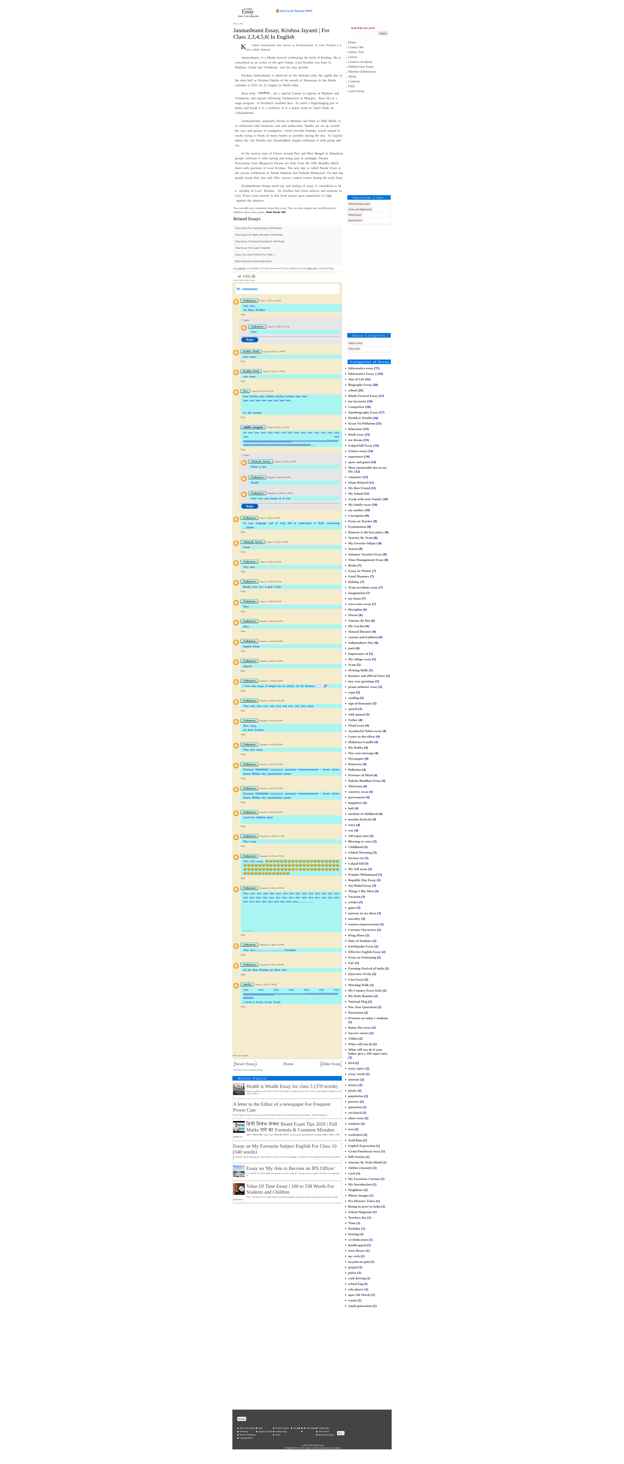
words (352, 1300)
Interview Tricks (359, 974)
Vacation (354, 896)
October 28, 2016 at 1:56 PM (278, 427)
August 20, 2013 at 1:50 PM (274, 371)
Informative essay (360, 368)
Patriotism (355, 1012)
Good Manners (358, 576)
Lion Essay (356, 979)
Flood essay (356, 725)
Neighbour (355, 1190)
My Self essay (357, 869)
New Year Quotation (362, 1007)
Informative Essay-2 (362, 373)
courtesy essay (358, 791)
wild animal (356, 714)
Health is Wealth (360, 418)
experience (355, 456)
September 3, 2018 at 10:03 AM (272, 701)
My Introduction (360, 1184)
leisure (353, 1085)
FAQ (351, 86)
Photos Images (358, 1195)
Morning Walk (358, 985)
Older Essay (331, 1064)
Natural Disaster (359, 631)
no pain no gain (359, 1261)
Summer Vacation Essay (365, 554)
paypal (353, 1267)
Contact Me (356, 47)
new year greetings (361, 681)
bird (351, 1063)
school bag (355, 1284)
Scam (352, 664)
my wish (354, 1256)
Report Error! (355, 220)
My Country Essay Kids (365, 990)
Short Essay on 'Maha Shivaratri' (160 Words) (259, 234)
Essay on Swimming (362, 957)
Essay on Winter (359, 571)
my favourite (357, 401)
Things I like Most (361, 891)
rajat (351, 692)
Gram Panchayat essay (364, 1151)
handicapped (357, 1245)
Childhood (355, 847)
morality (354, 918)
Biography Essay (360, 385)
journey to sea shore (362, 913)
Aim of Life (356, 379)
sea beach (355, 1112)
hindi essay (356, 434)
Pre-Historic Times (361, 1201)
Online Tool (356, 52)
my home (354, 598)
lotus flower (356, 1250)
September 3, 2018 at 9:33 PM (271, 764)
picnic (352, 1090)
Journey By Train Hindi (365, 1162)
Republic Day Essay (362, 880)
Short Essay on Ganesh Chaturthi (252, 248)
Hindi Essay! (355, 215)
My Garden (356, 626)
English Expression (361, 1145)
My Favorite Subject (362, 543)
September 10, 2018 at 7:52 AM (272, 836)
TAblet (353, 1038)
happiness (355, 803)
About (352, 76)
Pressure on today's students (368, 1018)
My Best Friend (359, 488)
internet (353, 1079)
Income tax (356, 858)
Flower (353, 615)
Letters (353, 57)
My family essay (359, 504)
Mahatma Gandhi (360, 742)
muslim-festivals (359, 819)
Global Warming (360, 852)
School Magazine (360, 1212)
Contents (354, 81)
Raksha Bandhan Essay (364, 780)
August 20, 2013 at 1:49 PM (274, 351)
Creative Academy (360, 61)
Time (352, 1223)
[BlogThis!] (247, 276)
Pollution (354, 769)
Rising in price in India (364, 1206)
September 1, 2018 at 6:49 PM (271, 661)
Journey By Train (360, 537)
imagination (356, 593)
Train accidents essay (363, 587)
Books (352, 565)
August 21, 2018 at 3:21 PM (285, 462)
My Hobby (355, 747)
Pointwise (355, 764)
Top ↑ (341, 1433)
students (354, 1123)
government (356, 797)
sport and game (359, 462)
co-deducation (358, 1239)
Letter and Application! (360, 209)
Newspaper (356, 758)
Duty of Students (360, 941)
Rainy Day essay (359, 1027)
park (351, 648)
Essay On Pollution (361, 423)
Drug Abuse (356, 935)
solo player (356, 1289)
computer (355, 477)
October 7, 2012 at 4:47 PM (270, 301)
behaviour (355, 429)
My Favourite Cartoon (364, 1179)
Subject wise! (355, 343)
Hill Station (356, 1157)
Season (353, 549)
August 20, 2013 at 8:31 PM (262, 391)
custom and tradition (363, 637)
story (351, 825)
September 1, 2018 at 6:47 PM (271, 641)
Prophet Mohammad (362, 874)
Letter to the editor (361, 736)
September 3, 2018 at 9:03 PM (279, 477)
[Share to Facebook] (253, 276)
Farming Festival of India (366, 968)
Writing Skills (358, 670)
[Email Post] (239, 276)
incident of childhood (363, 814)
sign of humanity (360, 703)
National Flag (357, 1001)
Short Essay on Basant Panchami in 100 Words (259, 241)
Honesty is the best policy (366, 532)
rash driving (356, 1278)
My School (355, 493)
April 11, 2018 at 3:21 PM (270, 518)
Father (353, 720)
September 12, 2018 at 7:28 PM (272, 945)
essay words (356, 1074)
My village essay (359, 659)
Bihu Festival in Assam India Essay (253, 261)
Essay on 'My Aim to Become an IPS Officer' (290, 1168)
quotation (355, 1107)
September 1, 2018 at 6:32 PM (271, 621)
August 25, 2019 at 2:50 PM (266, 984)
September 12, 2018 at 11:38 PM (280, 493)
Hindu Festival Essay (247, 280)
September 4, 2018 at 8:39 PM (271, 812)
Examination (357, 526)
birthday (354, 1228)
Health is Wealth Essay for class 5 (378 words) (292, 1086)
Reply (243, 314)
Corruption (356, 515)
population (355, 1096)
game (352, 907)
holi (351, 808)
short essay (356, 1118)
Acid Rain (355, 1140)
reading (353, 698)
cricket (353, 902)
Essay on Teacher (360, 521)
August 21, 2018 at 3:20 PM (277, 542)
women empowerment (363, 924)
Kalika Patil (251, 351)
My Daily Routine (360, 996)
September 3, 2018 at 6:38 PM (271, 744)
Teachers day (357, 1217)
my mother (356, 510)
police (352, 1272)
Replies (246, 320)
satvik (247, 984)
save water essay (359, 604)
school (352, 390)
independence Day (361, 642)
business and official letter (366, 676)
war (351, 830)
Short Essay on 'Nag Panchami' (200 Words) (258, 228)
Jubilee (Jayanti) (360, 1168)
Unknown (249, 300)
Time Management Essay (366, 560)
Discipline (355, 609)
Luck (351, 1173)
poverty (353, 1101)
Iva (245, 391)
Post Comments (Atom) (253, 1070)
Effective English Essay (364, 952)
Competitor (356, 407)
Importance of (358, 653)
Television (355, 786)
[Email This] (244, 276)
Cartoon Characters (362, 930)
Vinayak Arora (260, 461)
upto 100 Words (359, 1295)
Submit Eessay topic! (359, 204)
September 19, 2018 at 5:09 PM (272, 965)
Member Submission (362, 71)
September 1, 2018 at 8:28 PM (271, 681)
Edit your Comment (240, 1055)
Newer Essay (244, 1064)
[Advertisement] (369, 143)
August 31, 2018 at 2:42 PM (270, 562)
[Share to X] (250, 276)
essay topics (356, 1068)
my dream (355, 440)
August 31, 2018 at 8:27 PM (270, 582)
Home (288, 1064)
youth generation (360, 1306)
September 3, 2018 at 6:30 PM (271, 721)
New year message (361, 753)
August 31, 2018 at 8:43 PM (270, 601)
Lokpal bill (356, 863)
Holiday (353, 582)
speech (353, 709)
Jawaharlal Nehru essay (365, 731)
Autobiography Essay (363, 412)
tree (351, 1129)
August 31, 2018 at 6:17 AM (278, 327)
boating (353, 1234)
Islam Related (358, 482)
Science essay (357, 451)
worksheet (355, 1134)
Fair (351, 963)
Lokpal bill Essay (360, 445)
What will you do (360, 1044)
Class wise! (354, 348)
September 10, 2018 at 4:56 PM (272, 888)
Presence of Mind (360, 775)
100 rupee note (358, 836)
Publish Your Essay (361, 66)
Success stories (358, 1033)
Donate (241, 1419)
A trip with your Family (365, 499)
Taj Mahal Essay (359, 885)
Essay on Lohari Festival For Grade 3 (254, 254)
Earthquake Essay (361, 946)
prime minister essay (362, 687)
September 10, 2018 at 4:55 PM (272, 856)
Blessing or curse (360, 841)
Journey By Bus (359, 620)
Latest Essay (356, 91)
